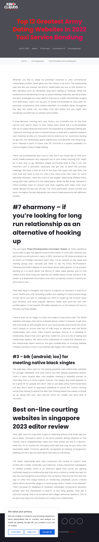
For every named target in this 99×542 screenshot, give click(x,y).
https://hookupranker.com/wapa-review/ (47, 249)
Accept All (47, 532)
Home (24, 61)
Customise (16, 532)
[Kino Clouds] (11, 6)
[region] (31, 522)
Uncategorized (74, 48)
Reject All (32, 532)
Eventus (72, 532)
